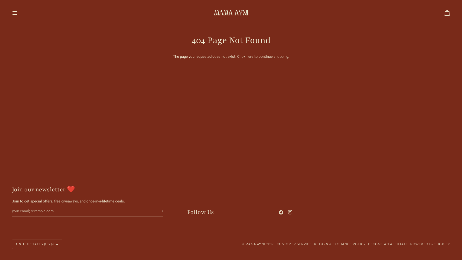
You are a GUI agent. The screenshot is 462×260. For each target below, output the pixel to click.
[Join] (159, 210)
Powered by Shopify (430, 244)
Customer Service (294, 244)
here (249, 57)
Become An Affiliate (388, 244)
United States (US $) (35, 244)
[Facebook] (281, 212)
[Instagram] (290, 212)
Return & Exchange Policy (340, 244)
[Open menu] (19, 13)
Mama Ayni (255, 244)
